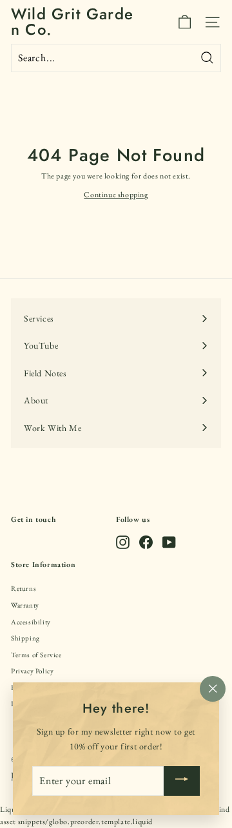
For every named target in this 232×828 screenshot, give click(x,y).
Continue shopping (116, 194)
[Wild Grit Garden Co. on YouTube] (169, 542)
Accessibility (31, 621)
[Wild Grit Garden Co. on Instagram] (123, 542)
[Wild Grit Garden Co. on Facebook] (146, 542)
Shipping (25, 637)
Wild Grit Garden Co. (72, 21)
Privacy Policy (32, 670)
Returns (23, 588)
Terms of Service (36, 654)
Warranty (25, 605)
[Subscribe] (182, 781)
